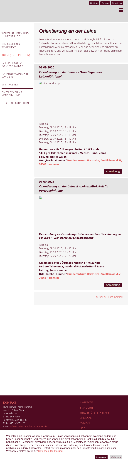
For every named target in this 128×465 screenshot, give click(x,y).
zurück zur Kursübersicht (109, 297)
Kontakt (9, 402)
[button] (116, 457)
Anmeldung (113, 171)
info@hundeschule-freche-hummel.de (28, 426)
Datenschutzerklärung (50, 451)
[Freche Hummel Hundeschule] (12, 11)
